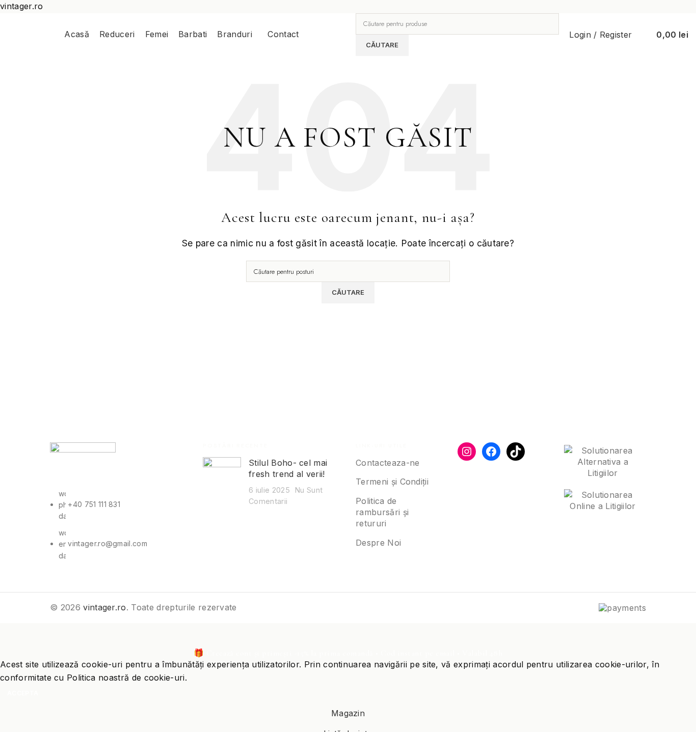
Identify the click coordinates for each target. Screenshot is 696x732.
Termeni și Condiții (392, 481)
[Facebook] (491, 451)
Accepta (22, 693)
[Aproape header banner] (12, 636)
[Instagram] (467, 451)
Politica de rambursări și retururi (382, 512)
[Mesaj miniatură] (222, 482)
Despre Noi (378, 543)
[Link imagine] (83, 464)
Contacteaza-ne (387, 463)
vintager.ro (104, 607)
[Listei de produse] (642, 34)
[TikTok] (515, 451)
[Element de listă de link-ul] (119, 524)
